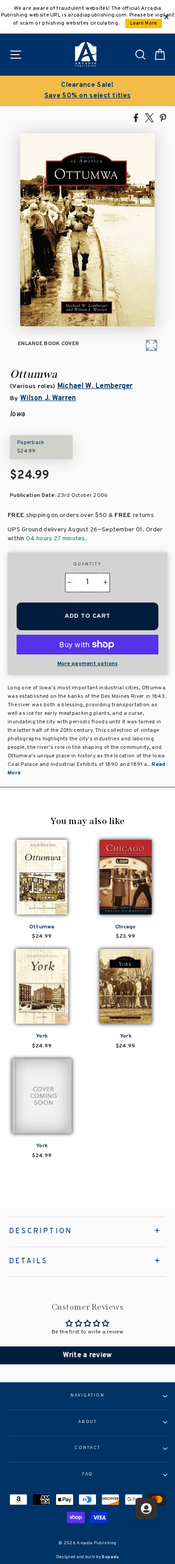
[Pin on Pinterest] (162, 117)
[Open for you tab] (146, 1508)
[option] (87, 91)
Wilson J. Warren (48, 398)
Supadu (110, 1557)
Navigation (87, 1395)
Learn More (144, 23)
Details (28, 1261)
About (87, 1422)
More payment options (87, 663)
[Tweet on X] (149, 117)
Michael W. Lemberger (95, 386)
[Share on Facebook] (135, 117)
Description (40, 1231)
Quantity (87, 564)
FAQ (87, 1474)
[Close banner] (166, 17)
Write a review (87, 1355)
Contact (87, 1448)
